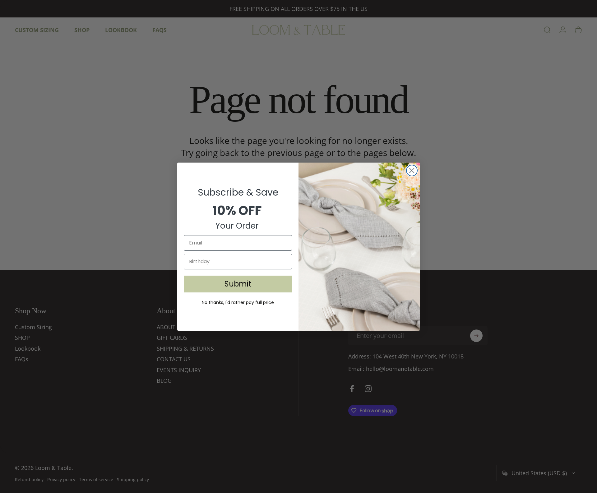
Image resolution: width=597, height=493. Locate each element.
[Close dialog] (411, 170)
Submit (237, 284)
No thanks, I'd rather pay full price (238, 302)
